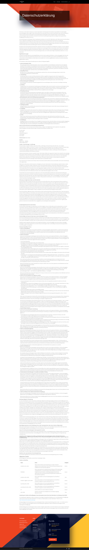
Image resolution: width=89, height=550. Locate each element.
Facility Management (23, 527)
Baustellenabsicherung (23, 522)
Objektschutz (21, 524)
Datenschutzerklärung (36, 529)
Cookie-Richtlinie (36, 530)
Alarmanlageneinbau (22, 520)
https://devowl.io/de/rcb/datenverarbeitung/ (27, 500)
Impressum (35, 527)
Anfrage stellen (52, 539)
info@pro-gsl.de (54, 535)
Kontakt (34, 520)
